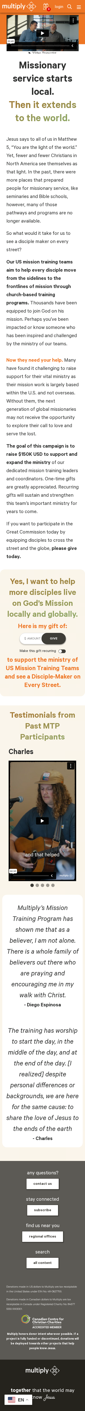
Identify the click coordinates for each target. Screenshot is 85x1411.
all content (42, 1263)
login (59, 7)
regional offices (42, 1237)
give (53, 638)
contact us (42, 1184)
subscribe (42, 1210)
